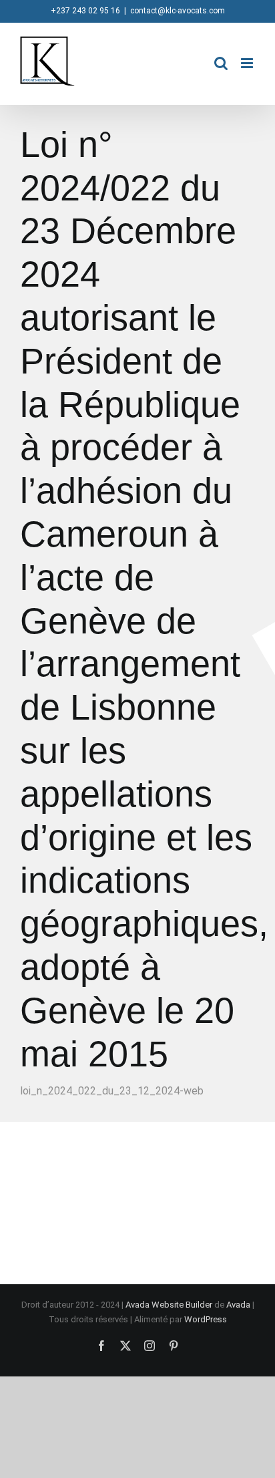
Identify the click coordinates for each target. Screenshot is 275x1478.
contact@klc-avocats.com (177, 10)
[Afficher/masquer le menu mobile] (248, 63)
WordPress (205, 1319)
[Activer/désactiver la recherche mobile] (221, 63)
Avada (238, 1305)
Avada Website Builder (168, 1305)
